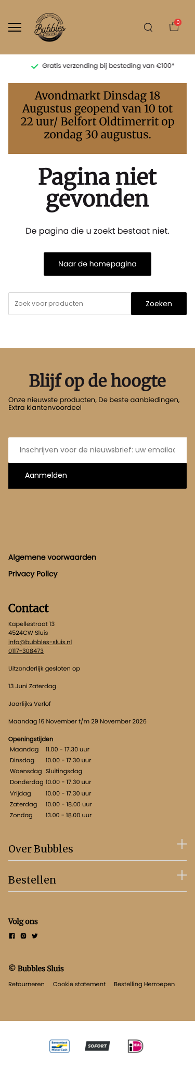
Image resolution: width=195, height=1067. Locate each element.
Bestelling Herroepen (144, 984)
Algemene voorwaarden (52, 557)
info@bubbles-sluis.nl (40, 642)
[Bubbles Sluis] (50, 27)
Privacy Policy (33, 573)
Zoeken (159, 303)
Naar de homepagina (97, 264)
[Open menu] (14, 27)
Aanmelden (46, 475)
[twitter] (34, 937)
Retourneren (26, 984)
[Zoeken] (148, 27)
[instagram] (23, 937)
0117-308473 (26, 651)
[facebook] (12, 937)
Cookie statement (79, 984)
